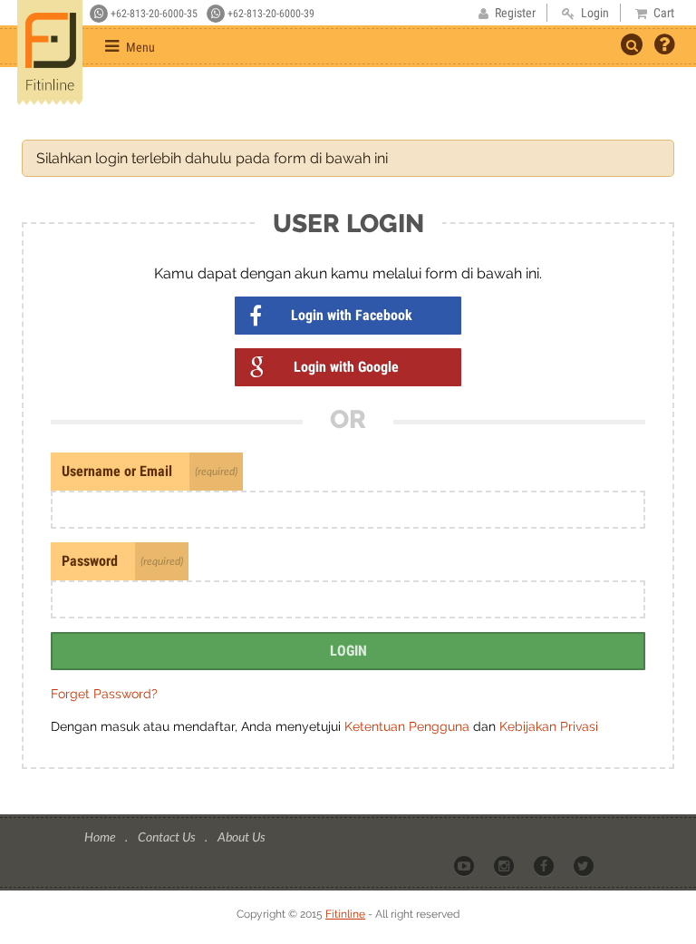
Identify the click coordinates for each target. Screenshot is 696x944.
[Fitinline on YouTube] (465, 865)
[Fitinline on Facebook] (545, 865)
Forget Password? (104, 693)
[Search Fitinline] (632, 44)
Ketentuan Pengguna (408, 726)
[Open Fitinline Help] (664, 46)
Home (101, 836)
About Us (241, 836)
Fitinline (345, 914)
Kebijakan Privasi (548, 726)
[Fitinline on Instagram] (505, 865)
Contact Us (168, 836)
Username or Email (117, 471)
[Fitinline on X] (585, 865)
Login (348, 650)
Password (90, 560)
